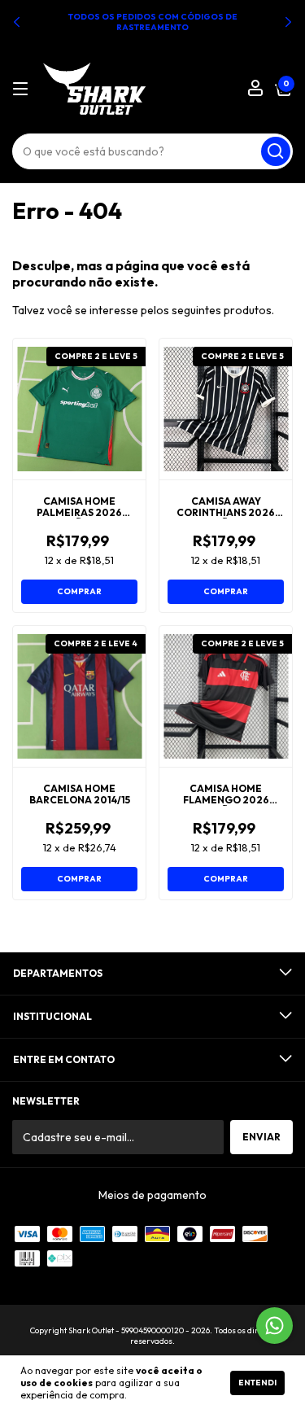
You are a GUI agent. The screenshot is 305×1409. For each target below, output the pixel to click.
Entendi (257, 1382)
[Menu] (23, 89)
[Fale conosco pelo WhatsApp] (274, 1325)
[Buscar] (275, 151)
